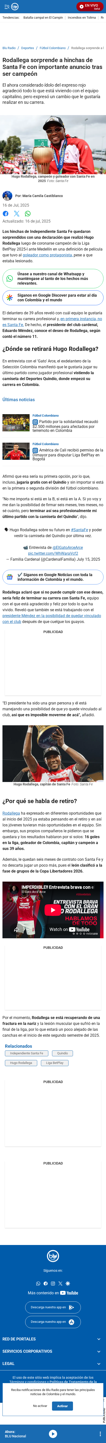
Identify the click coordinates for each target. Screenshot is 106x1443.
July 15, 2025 (88, 559)
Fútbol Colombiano (53, 48)
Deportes (27, 48)
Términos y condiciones (27, 1382)
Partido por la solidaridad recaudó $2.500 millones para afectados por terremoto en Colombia (65, 426)
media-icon (53, 1434)
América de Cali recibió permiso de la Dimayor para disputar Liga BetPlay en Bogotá (68, 454)
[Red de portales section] (99, 1339)
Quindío (62, 1053)
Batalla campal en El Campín (43, 18)
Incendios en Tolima (82, 18)
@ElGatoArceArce (68, 547)
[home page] (53, 1256)
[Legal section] (99, 1364)
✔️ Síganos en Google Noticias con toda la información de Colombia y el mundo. (55, 577)
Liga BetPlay (54, 1063)
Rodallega (11, 813)
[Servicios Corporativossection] (99, 1351)
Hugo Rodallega (21, 1063)
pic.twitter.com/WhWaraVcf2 (53, 553)
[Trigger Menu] (6, 7)
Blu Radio (9, 48)
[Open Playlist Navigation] (100, 1433)
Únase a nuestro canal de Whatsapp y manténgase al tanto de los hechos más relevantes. (53, 279)
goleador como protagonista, (48, 255)
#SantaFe (79, 530)
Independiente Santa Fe (26, 1053)
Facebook (5, 216)
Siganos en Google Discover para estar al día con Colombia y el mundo (57, 297)
